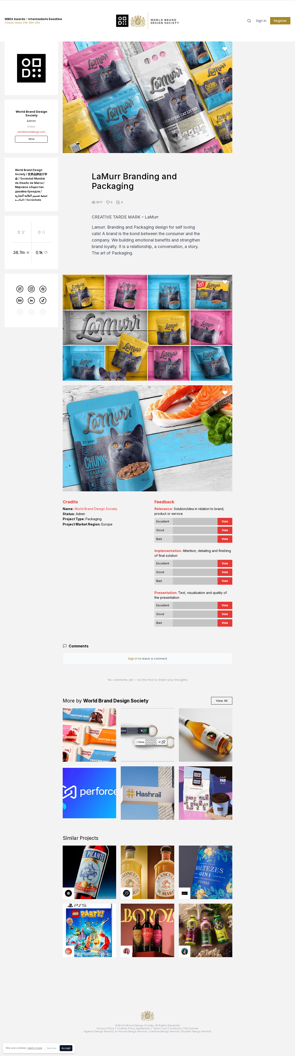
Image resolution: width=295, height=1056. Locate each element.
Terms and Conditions (167, 1028)
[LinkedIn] (31, 300)
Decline (51, 1048)
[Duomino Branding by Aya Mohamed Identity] (205, 793)
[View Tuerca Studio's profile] (68, 893)
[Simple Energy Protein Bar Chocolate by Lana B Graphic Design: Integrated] (89, 735)
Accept (66, 1048)
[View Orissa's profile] (184, 951)
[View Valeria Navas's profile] (126, 951)
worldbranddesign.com (31, 131)
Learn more (34, 1048)
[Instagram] (31, 289)
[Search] (249, 21)
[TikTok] (42, 300)
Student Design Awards (196, 1031)
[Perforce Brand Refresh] (89, 793)
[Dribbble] (42, 289)
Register (280, 20)
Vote (225, 521)
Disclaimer (191, 1028)
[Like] (225, 49)
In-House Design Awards (131, 1031)
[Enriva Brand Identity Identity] (147, 735)
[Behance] (19, 300)
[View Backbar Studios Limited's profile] (126, 893)
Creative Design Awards (164, 1031)
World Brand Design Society (95, 509)
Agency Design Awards (99, 1031)
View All (221, 700)
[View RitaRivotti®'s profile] (184, 893)
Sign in (261, 20)
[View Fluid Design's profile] (68, 951)
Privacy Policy (105, 1028)
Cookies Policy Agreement (133, 1028)
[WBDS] (19, 289)
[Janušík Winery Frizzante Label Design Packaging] (205, 735)
